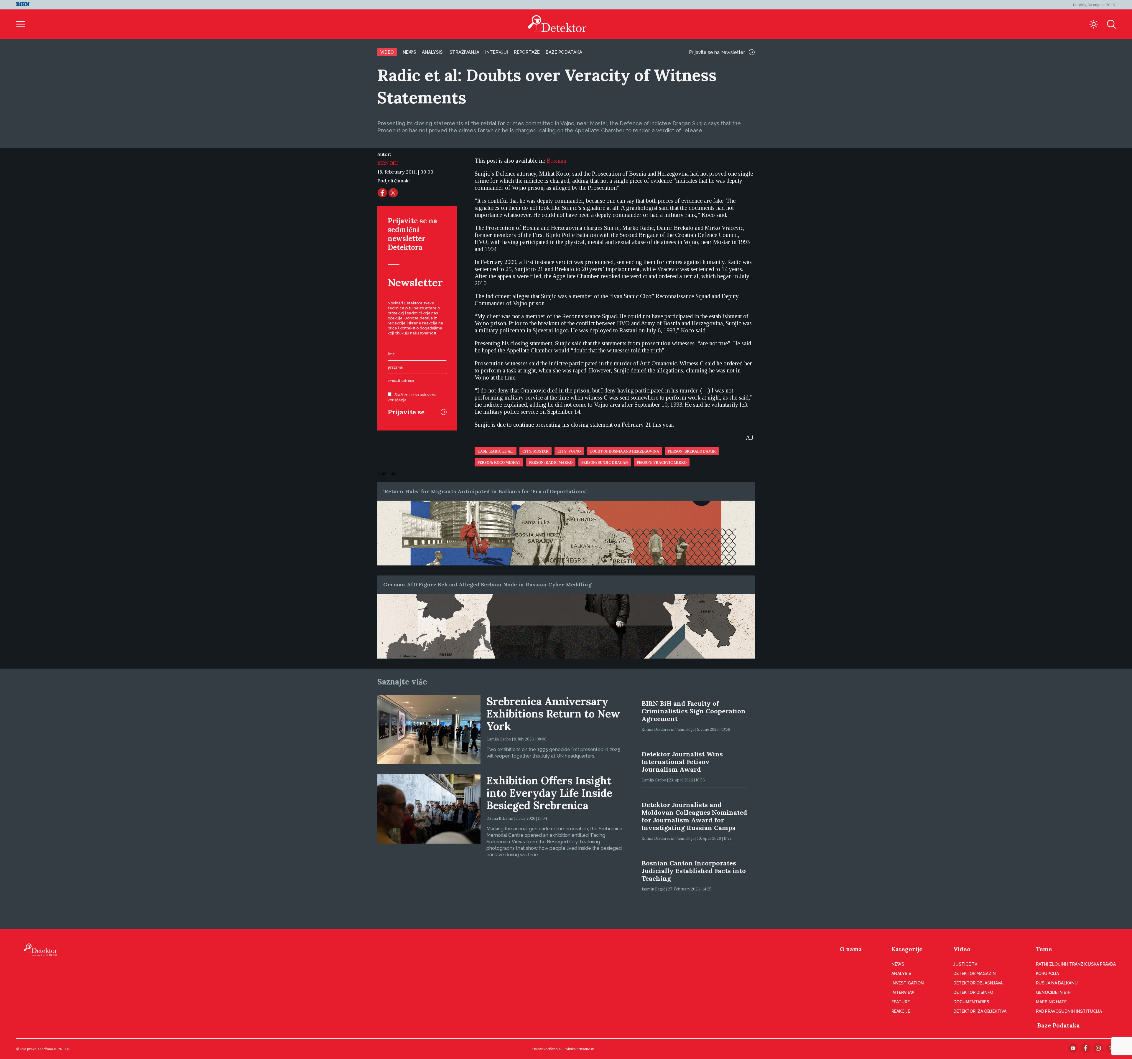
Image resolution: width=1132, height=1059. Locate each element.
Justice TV (965, 964)
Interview (902, 992)
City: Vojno (569, 451)
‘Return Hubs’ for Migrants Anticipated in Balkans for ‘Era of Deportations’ (485, 491)
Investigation (907, 983)
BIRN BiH (387, 163)
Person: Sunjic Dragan (604, 463)
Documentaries (971, 1001)
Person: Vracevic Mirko (662, 463)
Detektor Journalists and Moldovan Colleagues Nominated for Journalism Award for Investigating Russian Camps (694, 816)
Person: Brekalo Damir (692, 451)
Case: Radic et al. (496, 451)
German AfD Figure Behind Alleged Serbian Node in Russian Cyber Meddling (487, 584)
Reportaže (527, 52)
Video (387, 52)
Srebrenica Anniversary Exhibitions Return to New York (553, 714)
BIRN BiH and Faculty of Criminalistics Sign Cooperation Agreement (693, 711)
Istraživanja (463, 52)
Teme (1044, 949)
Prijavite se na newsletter (717, 52)
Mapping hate (1051, 1001)
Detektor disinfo (973, 992)
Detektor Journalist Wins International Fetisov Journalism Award (682, 761)
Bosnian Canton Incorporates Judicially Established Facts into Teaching (693, 870)
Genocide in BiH (1053, 992)
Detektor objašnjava (978, 983)
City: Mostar (535, 451)
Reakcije (900, 1011)
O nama (851, 949)
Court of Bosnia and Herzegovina (624, 451)
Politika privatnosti (578, 1049)
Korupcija (1047, 973)
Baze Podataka (1058, 1025)
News (409, 52)
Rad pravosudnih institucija (1069, 1011)
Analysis (432, 52)
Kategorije (907, 949)
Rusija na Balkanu (1057, 983)
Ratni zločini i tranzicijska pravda (1076, 964)
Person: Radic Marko (550, 463)
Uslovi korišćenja (546, 1049)
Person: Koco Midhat (499, 463)
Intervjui (496, 52)
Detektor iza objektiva (979, 1011)
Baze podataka (564, 52)
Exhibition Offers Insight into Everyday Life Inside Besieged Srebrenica (549, 793)
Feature (900, 1001)
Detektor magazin (974, 973)
